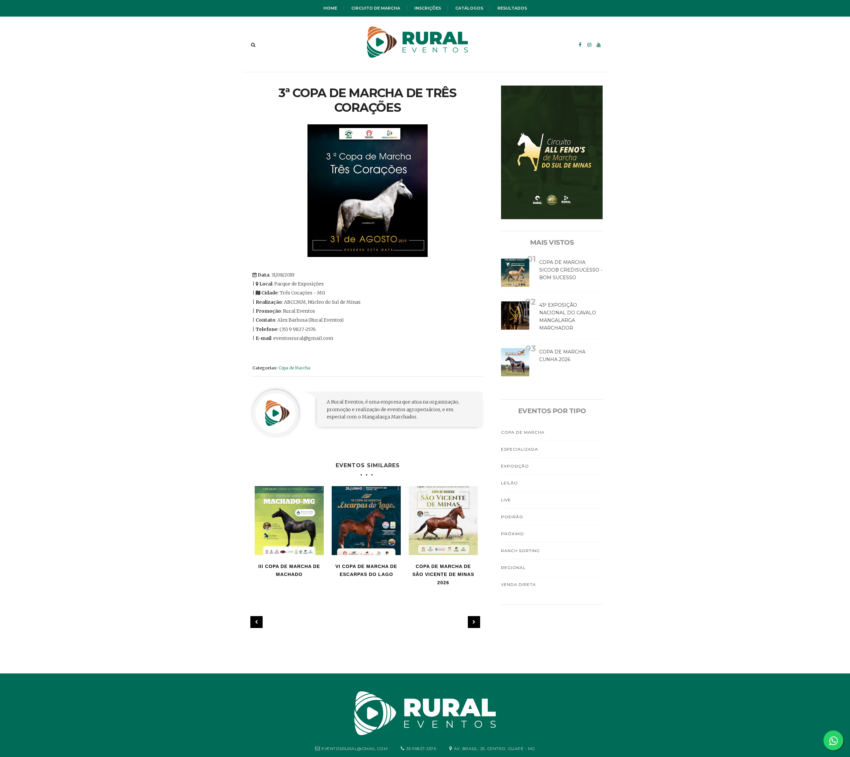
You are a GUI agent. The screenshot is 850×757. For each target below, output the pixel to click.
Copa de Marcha (294, 367)
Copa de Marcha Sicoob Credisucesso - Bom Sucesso (570, 270)
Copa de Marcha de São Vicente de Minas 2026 (443, 574)
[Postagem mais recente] (256, 622)
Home (330, 8)
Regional (513, 567)
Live (506, 499)
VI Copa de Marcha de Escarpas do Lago (366, 570)
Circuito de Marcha (375, 8)
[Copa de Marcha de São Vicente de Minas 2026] (443, 520)
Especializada (519, 449)
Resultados (512, 8)
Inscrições (427, 8)
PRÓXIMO (512, 533)
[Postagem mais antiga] (474, 622)
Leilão (509, 482)
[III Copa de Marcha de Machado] (289, 520)
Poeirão (512, 516)
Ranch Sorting (520, 550)
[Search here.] (253, 44)
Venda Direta (518, 584)
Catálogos (469, 8)
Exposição (515, 466)
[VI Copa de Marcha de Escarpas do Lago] (366, 520)
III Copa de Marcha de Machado (289, 570)
